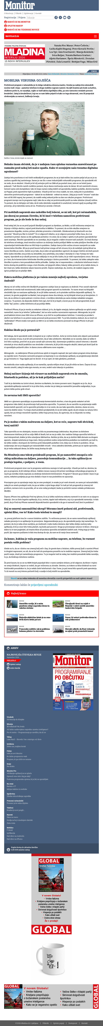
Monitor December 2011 (69, 74)
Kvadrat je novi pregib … (16, 810)
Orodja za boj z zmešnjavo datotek (20, 820)
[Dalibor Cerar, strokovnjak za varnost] (44, 128)
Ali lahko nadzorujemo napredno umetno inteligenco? (27, 729)
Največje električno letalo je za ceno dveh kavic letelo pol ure (34, 618)
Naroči (14, 578)
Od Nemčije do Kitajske (15, 719)
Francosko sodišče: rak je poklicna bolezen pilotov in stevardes (34, 630)
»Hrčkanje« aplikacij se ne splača (19, 773)
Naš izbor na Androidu (15, 836)
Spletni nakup (15, 25)
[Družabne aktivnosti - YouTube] (64, 17)
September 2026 (13, 657)
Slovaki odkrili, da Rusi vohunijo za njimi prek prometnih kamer (80, 630)
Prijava (21, 17)
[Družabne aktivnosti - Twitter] (60, 17)
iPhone (94, 74)
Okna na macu (12, 817)
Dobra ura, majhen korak (16, 746)
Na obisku (10, 766)
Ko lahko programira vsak (17, 756)
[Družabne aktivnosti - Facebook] (55, 17)
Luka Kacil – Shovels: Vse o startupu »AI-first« (24, 739)
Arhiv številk (15, 668)
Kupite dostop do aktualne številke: (24, 847)
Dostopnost (73, 1023)
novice (21, 601)
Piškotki (18, 13)
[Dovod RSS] (68, 17)
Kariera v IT (11, 786)
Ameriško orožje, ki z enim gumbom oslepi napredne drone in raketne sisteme (34, 605)
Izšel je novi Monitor (14, 753)
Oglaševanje (28, 13)
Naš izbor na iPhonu (14, 839)
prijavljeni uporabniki (44, 584)
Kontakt (38, 13)
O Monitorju (8, 13)
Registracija (10, 17)
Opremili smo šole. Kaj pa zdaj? (18, 776)
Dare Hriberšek (53, 74)
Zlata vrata (11, 823)
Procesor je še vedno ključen (17, 803)
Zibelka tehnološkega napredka (19, 796)
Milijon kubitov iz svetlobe (17, 789)
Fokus (94, 71)
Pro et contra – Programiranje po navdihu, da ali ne (26, 732)
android (87, 74)
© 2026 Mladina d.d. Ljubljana (26, 1023)
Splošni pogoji (58, 1023)
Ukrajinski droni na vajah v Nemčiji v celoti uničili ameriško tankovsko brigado (79, 605)
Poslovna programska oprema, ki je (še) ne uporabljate (27, 779)
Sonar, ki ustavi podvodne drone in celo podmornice (80, 618)
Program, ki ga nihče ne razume (19, 759)
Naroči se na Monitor (18, 22)
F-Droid (10, 830)
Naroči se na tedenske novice (23, 29)
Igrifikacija (11, 833)
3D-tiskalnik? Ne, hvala (15, 726)
